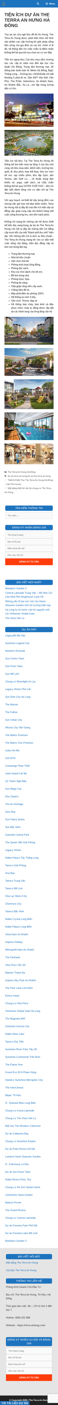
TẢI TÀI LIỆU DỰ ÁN (14, 1403)
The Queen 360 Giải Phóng (20, 842)
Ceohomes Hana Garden (19, 1194)
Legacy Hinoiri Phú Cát (18, 689)
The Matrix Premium (16, 735)
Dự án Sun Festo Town (17, 1171)
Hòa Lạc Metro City (16, 896)
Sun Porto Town (14, 666)
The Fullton (11, 712)
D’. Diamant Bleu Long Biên (20, 1103)
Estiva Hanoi (12, 995)
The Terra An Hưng (39, 1400)
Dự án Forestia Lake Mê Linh (21, 1233)
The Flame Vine (14, 1064)
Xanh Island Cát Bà (16, 773)
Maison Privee (13, 1202)
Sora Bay (10, 811)
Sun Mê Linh (12, 673)
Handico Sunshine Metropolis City (24, 1080)
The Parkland (12, 957)
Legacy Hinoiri (13, 850)
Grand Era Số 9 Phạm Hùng (20, 1072)
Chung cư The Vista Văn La (20, 1118)
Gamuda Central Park (17, 834)
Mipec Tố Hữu (13, 1095)
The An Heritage (14, 804)
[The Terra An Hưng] (3, 4)
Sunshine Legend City (17, 643)
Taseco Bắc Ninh (14, 911)
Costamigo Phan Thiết (17, 765)
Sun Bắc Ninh (12, 827)
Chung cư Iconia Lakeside (19, 1110)
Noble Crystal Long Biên (18, 919)
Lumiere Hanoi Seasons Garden (23, 1156)
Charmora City (13, 903)
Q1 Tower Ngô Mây (15, 781)
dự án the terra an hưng (39, 476)
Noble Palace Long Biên (18, 926)
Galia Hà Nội (12, 750)
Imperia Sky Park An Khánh (20, 980)
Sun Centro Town (14, 658)
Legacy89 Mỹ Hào (15, 635)
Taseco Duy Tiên (14, 1041)
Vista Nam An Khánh (16, 934)
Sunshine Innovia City (17, 1026)
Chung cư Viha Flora (16, 1003)
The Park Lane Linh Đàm (19, 988)
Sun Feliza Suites (15, 819)
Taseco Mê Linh (14, 888)
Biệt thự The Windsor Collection (23, 1126)
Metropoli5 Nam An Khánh (19, 949)
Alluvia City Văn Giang (17, 727)
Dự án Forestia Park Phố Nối (21, 1225)
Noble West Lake (14, 1034)
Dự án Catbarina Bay (17, 1133)
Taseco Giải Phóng (15, 865)
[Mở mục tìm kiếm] (37, 4)
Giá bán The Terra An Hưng (21, 1270)
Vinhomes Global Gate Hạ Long (22, 1011)
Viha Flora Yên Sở (15, 965)
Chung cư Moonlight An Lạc (20, 681)
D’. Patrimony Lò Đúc (17, 1164)
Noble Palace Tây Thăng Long (22, 857)
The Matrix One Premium (19, 742)
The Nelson (11, 704)
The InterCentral (14, 1087)
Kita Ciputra (11, 796)
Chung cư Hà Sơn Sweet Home (22, 1187)
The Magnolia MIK (15, 1018)
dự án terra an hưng (17, 476)
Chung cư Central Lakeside (20, 1217)
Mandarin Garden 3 (15, 588)
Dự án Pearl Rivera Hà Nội (20, 1148)
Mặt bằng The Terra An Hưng (22, 1262)
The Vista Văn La (14, 618)
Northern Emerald (15, 650)
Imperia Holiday (14, 942)
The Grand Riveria (15, 1210)
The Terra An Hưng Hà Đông (21, 472)
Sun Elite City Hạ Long (17, 696)
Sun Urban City (13, 719)
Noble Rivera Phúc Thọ (18, 1179)
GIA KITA (10, 758)
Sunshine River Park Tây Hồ (21, 1049)
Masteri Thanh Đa (15, 972)
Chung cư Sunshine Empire (20, 1141)
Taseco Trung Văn (15, 880)
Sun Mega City (13, 788)
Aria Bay (10, 873)
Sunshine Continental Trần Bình (22, 1057)
